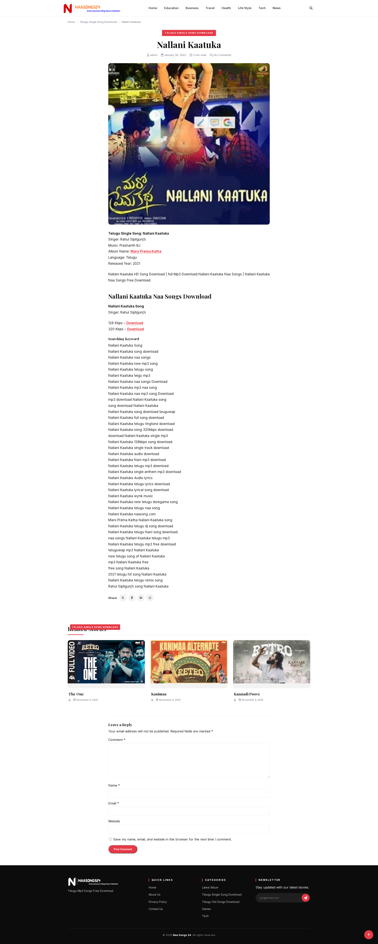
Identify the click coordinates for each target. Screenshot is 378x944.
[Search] (311, 8)
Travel (210, 8)
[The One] (106, 664)
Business (192, 8)
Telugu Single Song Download (98, 21)
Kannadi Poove (247, 693)
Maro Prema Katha (146, 251)
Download (134, 323)
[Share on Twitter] (123, 598)
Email (113, 803)
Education (171, 8)
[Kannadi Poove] (271, 664)
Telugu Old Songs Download (220, 901)
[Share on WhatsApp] (150, 598)
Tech (262, 8)
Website (114, 821)
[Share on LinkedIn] (141, 598)
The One (76, 693)
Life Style (244, 8)
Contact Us (156, 909)
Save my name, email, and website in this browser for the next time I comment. (172, 839)
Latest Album (210, 887)
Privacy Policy (158, 901)
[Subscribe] (305, 898)
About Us (154, 894)
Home (153, 8)
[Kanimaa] (189, 664)
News (277, 8)
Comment (116, 740)
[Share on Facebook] (132, 598)
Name (114, 785)
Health (226, 8)
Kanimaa (158, 693)
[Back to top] (368, 934)
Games (206, 909)
